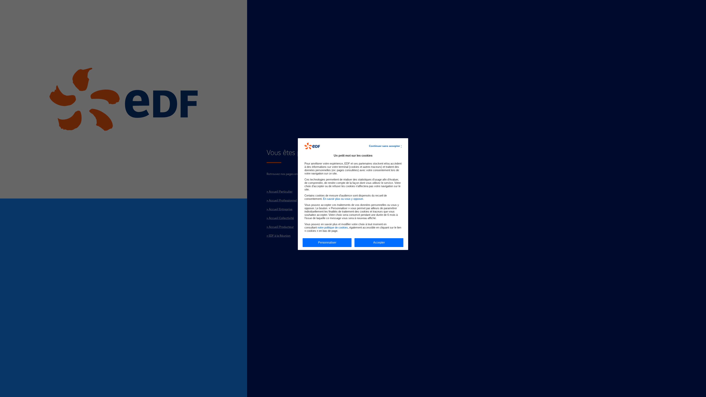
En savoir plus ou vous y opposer (343, 198)
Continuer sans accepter (384, 145)
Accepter (379, 242)
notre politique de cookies (333, 227)
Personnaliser (327, 242)
